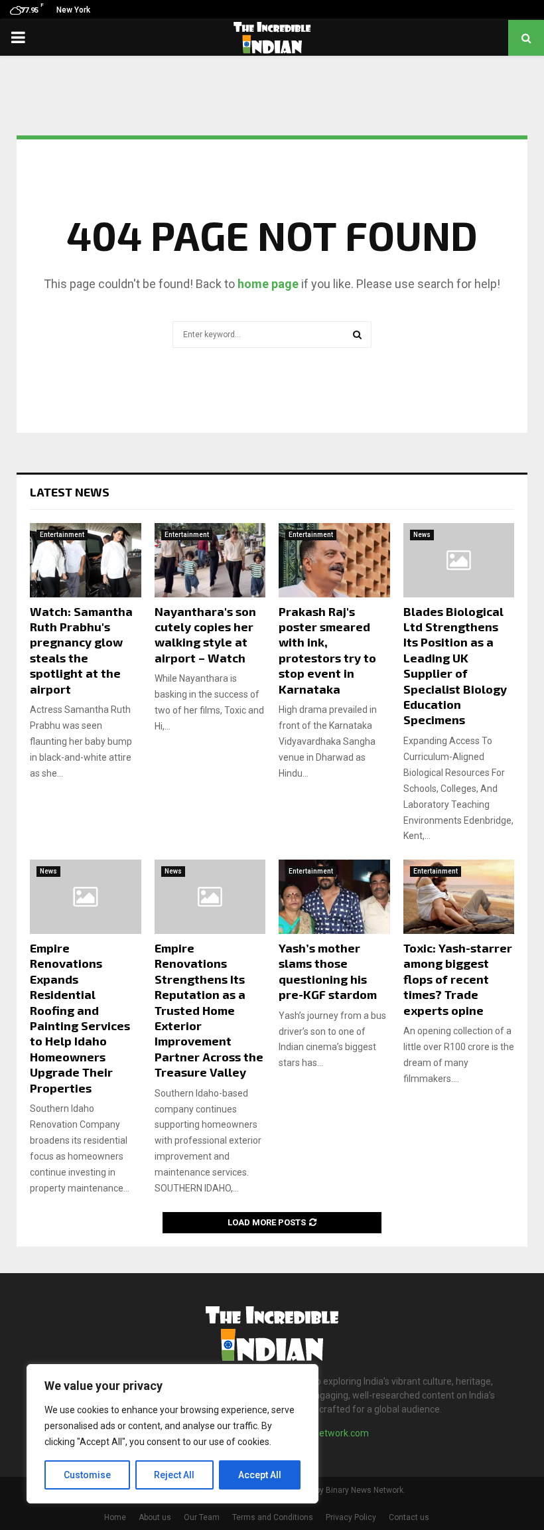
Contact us (409, 1517)
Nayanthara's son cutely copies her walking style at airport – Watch (205, 634)
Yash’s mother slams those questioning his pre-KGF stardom (328, 971)
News (422, 534)
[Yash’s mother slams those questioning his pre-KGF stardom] (334, 897)
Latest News (69, 492)
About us (155, 1517)
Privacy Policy (351, 1517)
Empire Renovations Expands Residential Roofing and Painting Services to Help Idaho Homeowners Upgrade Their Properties (80, 1018)
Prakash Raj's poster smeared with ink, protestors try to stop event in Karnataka (327, 650)
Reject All (174, 1475)
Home (115, 1517)
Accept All (259, 1475)
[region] (172, 1433)
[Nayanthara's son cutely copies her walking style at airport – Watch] (210, 560)
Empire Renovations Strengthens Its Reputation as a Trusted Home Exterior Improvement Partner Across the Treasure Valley (209, 1010)
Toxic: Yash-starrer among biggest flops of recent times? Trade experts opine (457, 979)
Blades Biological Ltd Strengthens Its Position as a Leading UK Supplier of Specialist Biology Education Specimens (455, 665)
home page (268, 284)
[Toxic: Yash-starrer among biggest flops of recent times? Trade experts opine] (459, 897)
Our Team (202, 1517)
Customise (87, 1475)
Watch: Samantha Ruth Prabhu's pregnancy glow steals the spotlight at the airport (81, 650)
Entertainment (62, 534)
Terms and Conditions (272, 1517)
